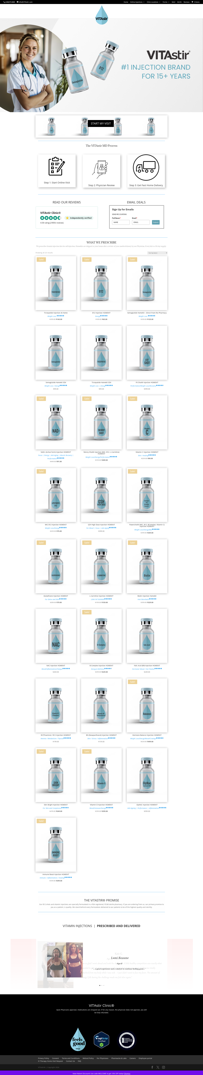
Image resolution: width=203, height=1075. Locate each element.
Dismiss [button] (127, 1073)
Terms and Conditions (71, 1058)
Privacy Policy (43, 1058)
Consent (55, 1058)
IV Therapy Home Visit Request (50, 1061)
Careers (133, 1058)
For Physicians (102, 1058)
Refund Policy (88, 1058)
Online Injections (136, 2)
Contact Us (70, 1061)
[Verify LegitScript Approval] (101, 1047)
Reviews (186, 2)
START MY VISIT (101, 123)
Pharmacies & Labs (119, 1058)
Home (126, 2)
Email (134, 218)
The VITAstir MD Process (101, 145)
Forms (165, 2)
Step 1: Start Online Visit (57, 182)
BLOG (179, 2)
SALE (173, 2)
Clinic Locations (152, 2)
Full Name (116, 218)
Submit (155, 222)
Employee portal (145, 1058)
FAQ (79, 1061)
